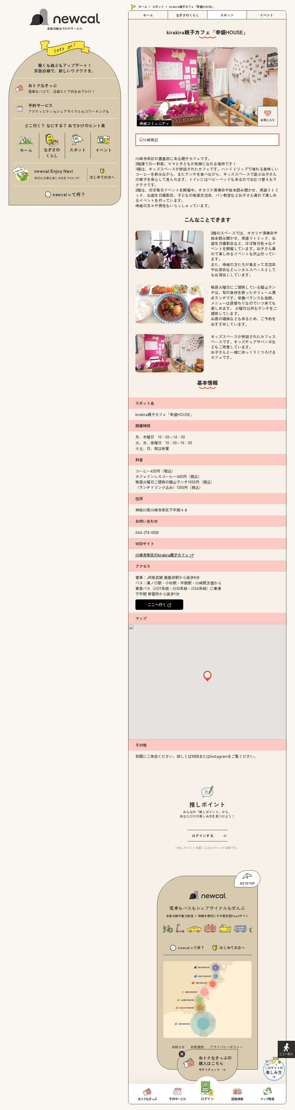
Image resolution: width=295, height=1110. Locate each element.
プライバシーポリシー (226, 1047)
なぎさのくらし (187, 15)
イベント (266, 15)
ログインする (203, 835)
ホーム (143, 6)
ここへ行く (157, 604)
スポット (158, 6)
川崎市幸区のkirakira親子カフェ (162, 555)
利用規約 (197, 1047)
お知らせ (178, 1047)
